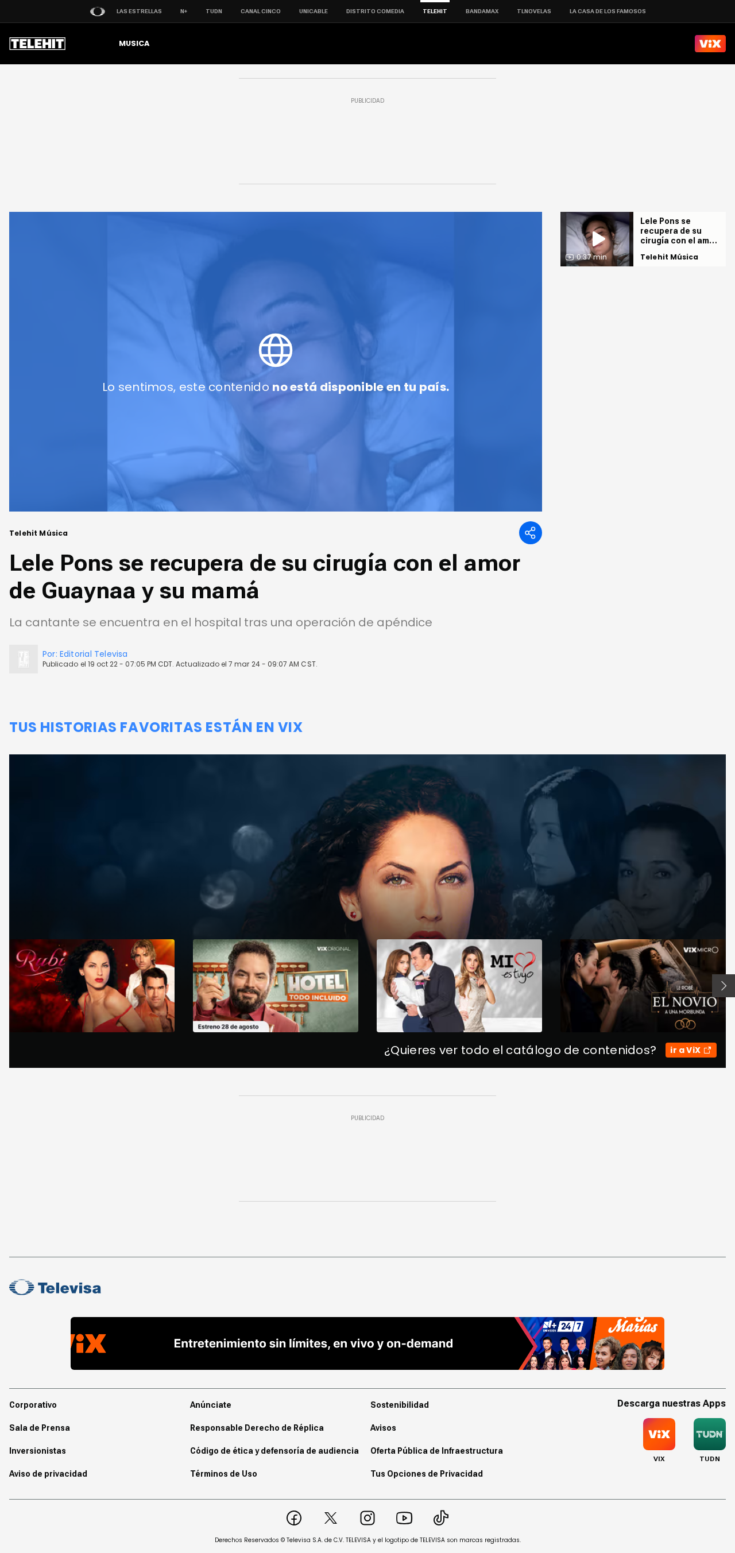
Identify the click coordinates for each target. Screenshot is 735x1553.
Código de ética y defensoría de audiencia (274, 1450)
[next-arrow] (723, 985)
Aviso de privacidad (48, 1473)
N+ (183, 11)
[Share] (530, 532)
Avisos (383, 1427)
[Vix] (710, 43)
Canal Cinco (261, 11)
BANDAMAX (482, 11)
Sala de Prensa (39, 1427)
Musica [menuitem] (134, 43)
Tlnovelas (534, 11)
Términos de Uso (223, 1473)
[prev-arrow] (2, 985)
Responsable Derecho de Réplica (257, 1427)
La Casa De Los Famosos (608, 11)
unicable (313, 11)
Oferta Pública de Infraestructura (436, 1450)
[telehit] (37, 43)
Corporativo (33, 1404)
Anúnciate (210, 1404)
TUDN (214, 11)
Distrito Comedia (375, 11)
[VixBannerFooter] (368, 1343)
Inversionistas (37, 1450)
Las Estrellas (139, 11)
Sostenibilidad (399, 1404)
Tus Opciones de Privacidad (426, 1473)
